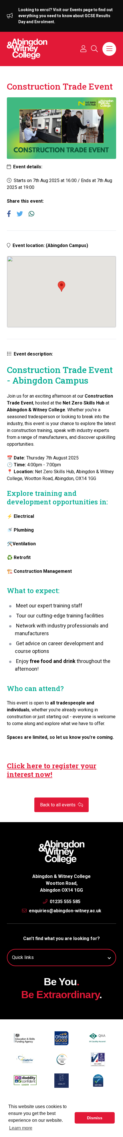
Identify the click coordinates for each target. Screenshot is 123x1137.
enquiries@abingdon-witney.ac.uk (64, 910)
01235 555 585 (64, 901)
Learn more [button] (20, 1128)
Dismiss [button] (94, 1118)
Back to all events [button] (58, 805)
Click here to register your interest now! (51, 770)
